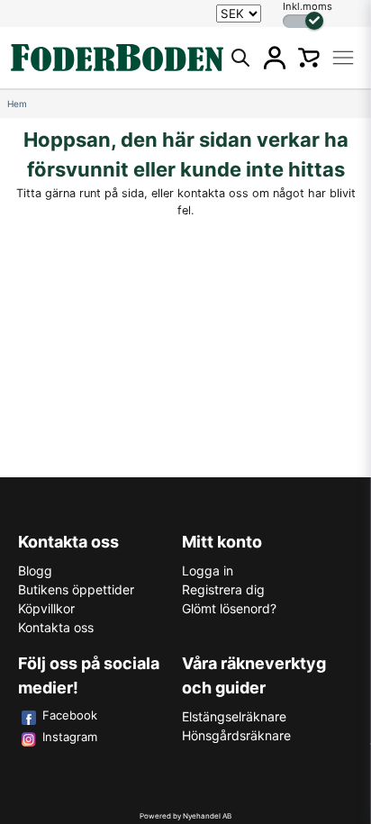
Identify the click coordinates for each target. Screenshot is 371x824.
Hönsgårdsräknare (236, 735)
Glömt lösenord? (229, 608)
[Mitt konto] (275, 58)
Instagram (69, 736)
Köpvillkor (46, 608)
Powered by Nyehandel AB (185, 815)
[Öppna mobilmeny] (343, 58)
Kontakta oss (56, 627)
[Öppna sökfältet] (240, 58)
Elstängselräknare (234, 716)
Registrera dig (223, 589)
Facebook (69, 715)
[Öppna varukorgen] (309, 58)
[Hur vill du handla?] (303, 21)
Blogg (35, 570)
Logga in (207, 570)
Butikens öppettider (76, 589)
